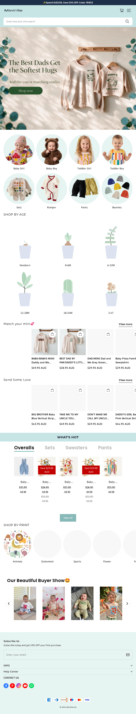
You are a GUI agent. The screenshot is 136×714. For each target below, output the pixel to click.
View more (125, 324)
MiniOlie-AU (71, 707)
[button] (128, 10)
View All (68, 517)
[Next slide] (127, 603)
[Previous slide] (8, 603)
